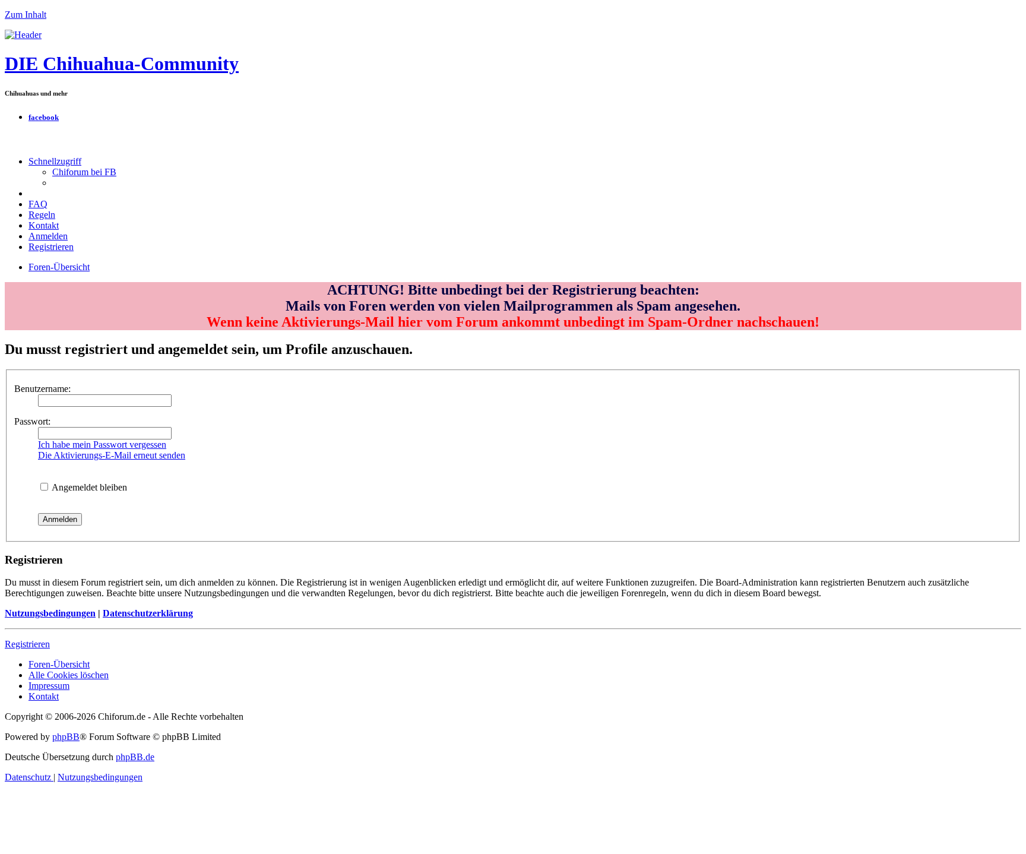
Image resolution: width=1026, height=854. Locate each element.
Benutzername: (42, 389)
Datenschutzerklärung (148, 613)
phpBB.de (135, 757)
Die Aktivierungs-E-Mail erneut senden (111, 455)
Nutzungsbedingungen (50, 613)
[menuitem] (84, 172)
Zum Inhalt (25, 15)
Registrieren (27, 644)
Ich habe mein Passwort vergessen (102, 444)
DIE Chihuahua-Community (122, 63)
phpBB (66, 737)
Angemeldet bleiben (88, 487)
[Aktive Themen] (23, 35)
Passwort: (32, 421)
